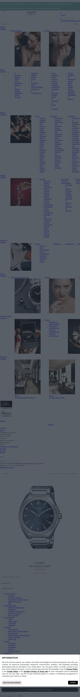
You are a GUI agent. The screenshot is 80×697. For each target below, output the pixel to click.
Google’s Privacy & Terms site (36, 671)
